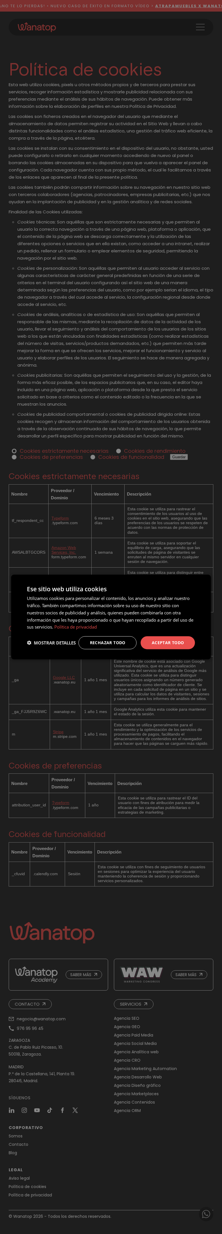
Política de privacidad (75, 627)
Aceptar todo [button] (168, 642)
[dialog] (111, 617)
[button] (51, 643)
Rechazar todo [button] (107, 642)
